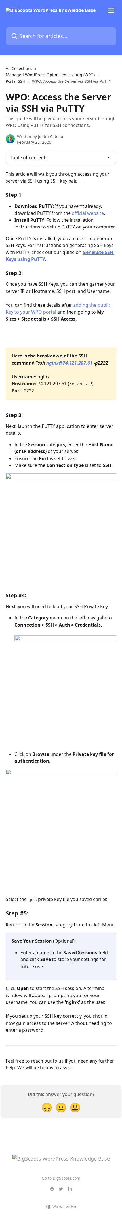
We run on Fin (64, 1206)
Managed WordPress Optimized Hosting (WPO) (50, 74)
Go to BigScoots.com (61, 1178)
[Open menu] (111, 10)
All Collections (19, 68)
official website (88, 213)
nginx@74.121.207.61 (69, 363)
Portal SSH (15, 81)
